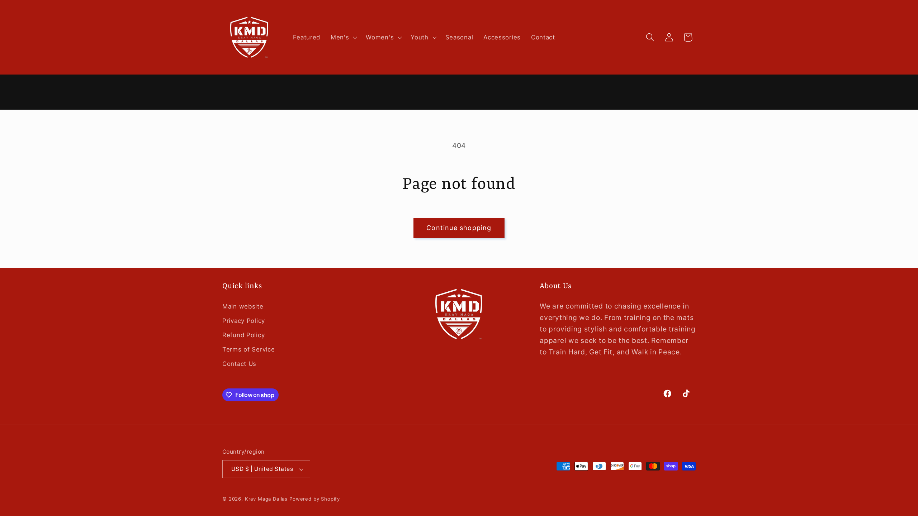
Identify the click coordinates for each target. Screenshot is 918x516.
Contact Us (239, 363)
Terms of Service (248, 349)
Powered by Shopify (314, 499)
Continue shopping (458, 227)
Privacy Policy (243, 320)
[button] (343, 37)
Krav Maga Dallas (266, 499)
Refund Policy (243, 335)
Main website (243, 306)
